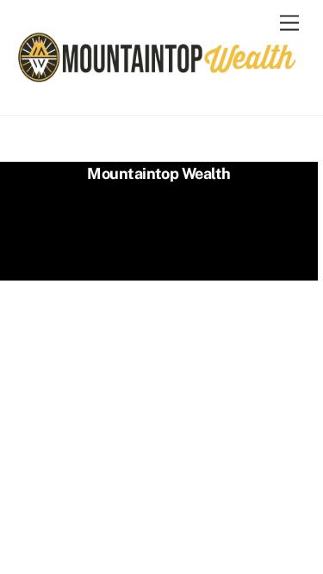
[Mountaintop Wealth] (157, 76)
